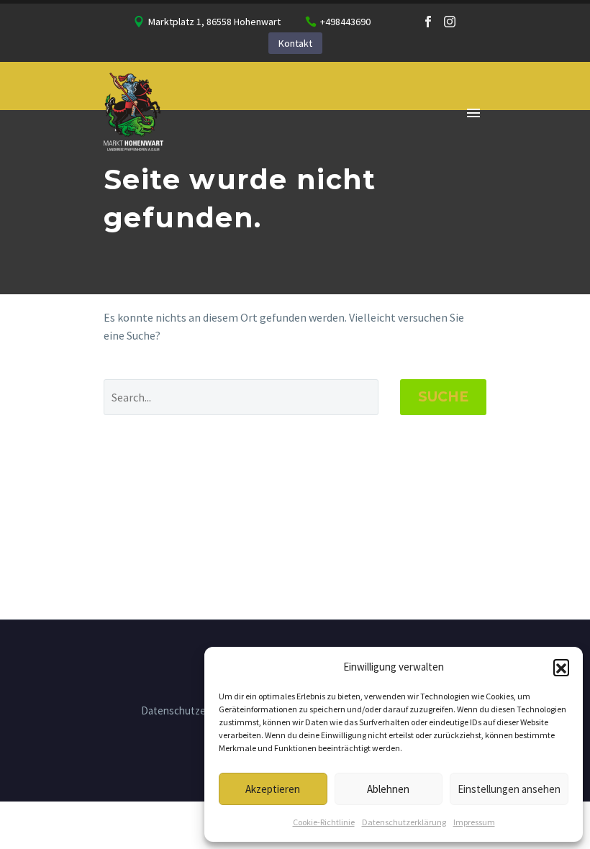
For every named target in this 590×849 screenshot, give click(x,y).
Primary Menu (473, 113)
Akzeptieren (272, 789)
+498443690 (345, 21)
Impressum (474, 822)
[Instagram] (449, 21)
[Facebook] (428, 21)
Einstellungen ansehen (509, 789)
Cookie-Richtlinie (324, 822)
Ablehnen (388, 789)
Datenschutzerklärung (404, 822)
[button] (561, 667)
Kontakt (295, 43)
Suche (443, 397)
